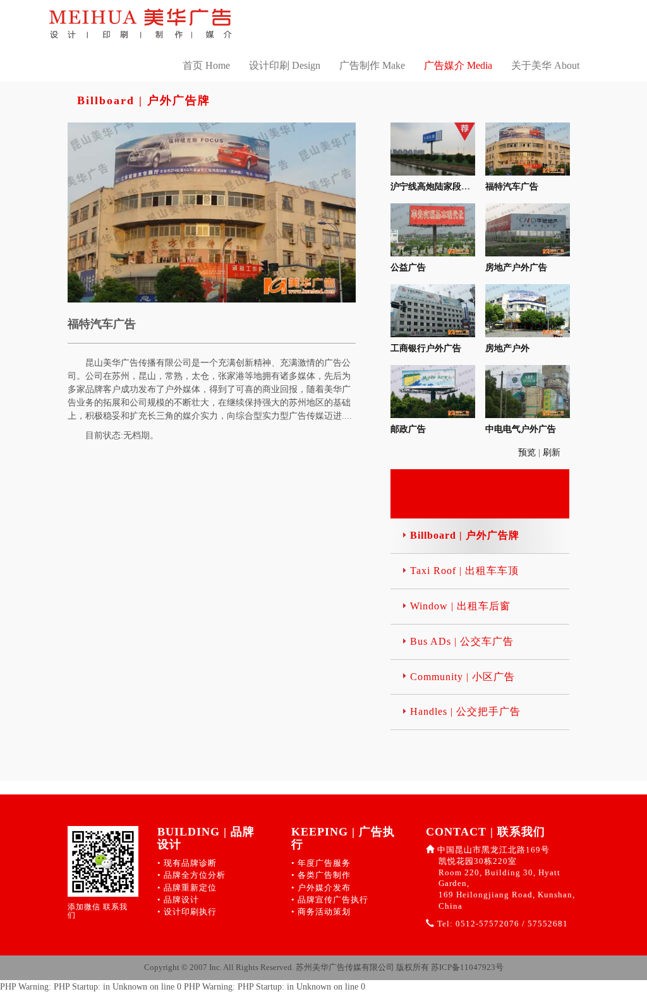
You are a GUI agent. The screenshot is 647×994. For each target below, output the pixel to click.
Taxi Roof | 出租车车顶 (464, 570)
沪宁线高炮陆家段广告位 (439, 186)
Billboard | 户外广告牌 (464, 535)
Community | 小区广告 (462, 676)
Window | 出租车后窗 (460, 606)
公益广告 (408, 267)
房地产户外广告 (516, 267)
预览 (528, 452)
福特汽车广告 (511, 186)
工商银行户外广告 (425, 348)
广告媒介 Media (458, 65)
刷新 (553, 452)
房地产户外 (507, 348)
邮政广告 (408, 429)
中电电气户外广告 (520, 429)
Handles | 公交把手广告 (465, 711)
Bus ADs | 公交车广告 (462, 641)
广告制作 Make (372, 65)
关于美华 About (545, 65)
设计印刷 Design (284, 65)
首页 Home (206, 65)
